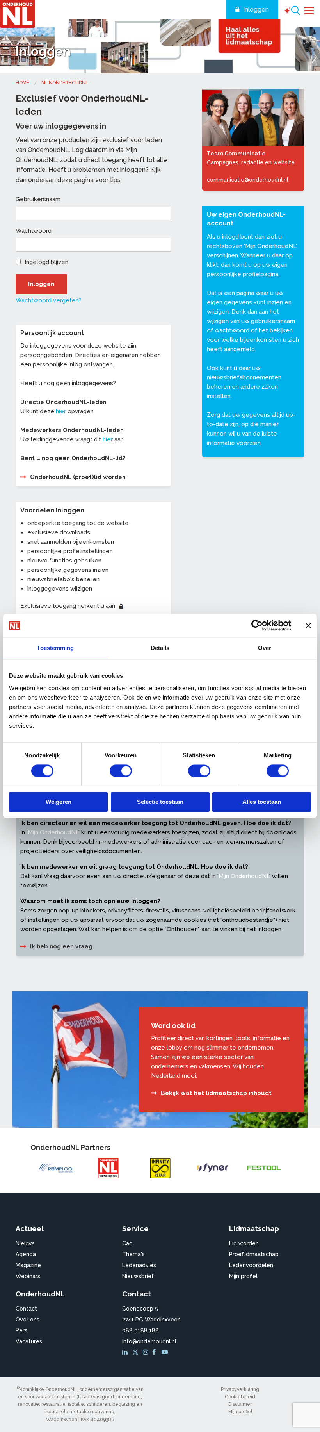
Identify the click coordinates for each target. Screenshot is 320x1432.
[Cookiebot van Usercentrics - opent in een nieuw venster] (257, 625)
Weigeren (58, 802)
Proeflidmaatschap (254, 1254)
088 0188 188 (140, 1330)
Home (22, 83)
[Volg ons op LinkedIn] (126, 1352)
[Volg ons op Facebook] (156, 1352)
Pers (21, 1330)
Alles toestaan (261, 802)
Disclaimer (240, 1404)
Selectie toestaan (160, 802)
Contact (26, 1308)
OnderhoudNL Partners (70, 1147)
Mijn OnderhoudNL (270, 246)
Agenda (26, 1254)
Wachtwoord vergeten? (49, 300)
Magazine (28, 1265)
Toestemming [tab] (55, 648)
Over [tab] (264, 648)
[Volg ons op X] (136, 1352)
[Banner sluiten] (308, 625)
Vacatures (29, 1341)
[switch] (121, 770)
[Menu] (309, 9)
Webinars (28, 1276)
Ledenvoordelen (251, 1265)
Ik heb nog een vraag (61, 946)
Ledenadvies (139, 1265)
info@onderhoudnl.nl (149, 1341)
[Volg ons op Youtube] (165, 1352)
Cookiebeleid (240, 1397)
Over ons (27, 1319)
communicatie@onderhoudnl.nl (247, 180)
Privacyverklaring (240, 1389)
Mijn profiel (243, 1276)
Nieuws (25, 1243)
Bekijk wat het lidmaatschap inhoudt (216, 1092)
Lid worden (244, 1243)
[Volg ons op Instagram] (147, 1352)
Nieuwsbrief (138, 1276)
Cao (127, 1243)
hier (61, 411)
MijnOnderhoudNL (64, 83)
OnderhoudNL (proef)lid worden (78, 476)
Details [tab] (160, 648)
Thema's (133, 1254)
